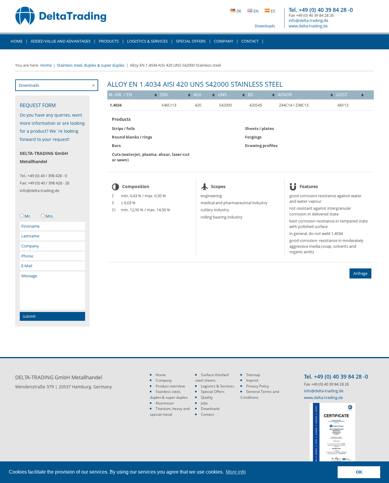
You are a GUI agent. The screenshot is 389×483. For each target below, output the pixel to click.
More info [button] (236, 471)
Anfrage (360, 273)
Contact (207, 414)
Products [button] (109, 41)
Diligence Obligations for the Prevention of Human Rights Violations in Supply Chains (102, 56)
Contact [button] (250, 41)
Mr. (28, 216)
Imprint (252, 380)
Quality (207, 397)
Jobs (204, 403)
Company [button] (223, 41)
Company (164, 380)
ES (273, 11)
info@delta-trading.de (308, 20)
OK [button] (359, 472)
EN (256, 11)
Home (16, 41)
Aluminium (165, 403)
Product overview (170, 386)
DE (238, 11)
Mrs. (49, 216)
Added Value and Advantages (61, 41)
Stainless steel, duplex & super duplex (91, 65)
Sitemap (253, 374)
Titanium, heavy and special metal (170, 411)
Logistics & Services (147, 41)
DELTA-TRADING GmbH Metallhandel (60, 19)
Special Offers (191, 41)
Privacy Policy (257, 386)
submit (29, 316)
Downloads (265, 26)
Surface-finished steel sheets (212, 377)
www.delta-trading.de (308, 26)
